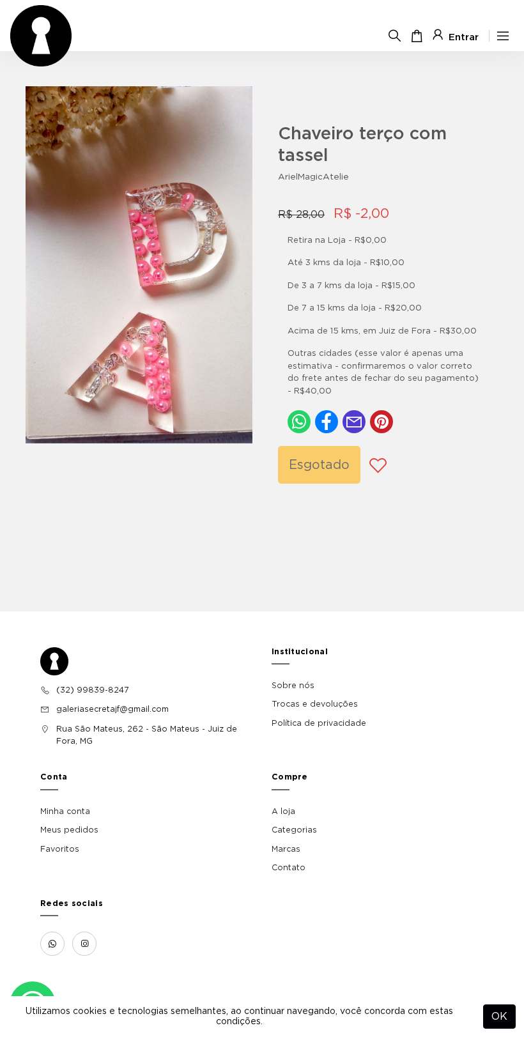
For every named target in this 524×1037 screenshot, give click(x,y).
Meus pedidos (69, 830)
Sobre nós (293, 685)
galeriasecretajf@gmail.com (112, 709)
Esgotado (319, 465)
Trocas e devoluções (315, 704)
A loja (283, 811)
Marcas (286, 849)
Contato (288, 868)
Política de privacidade (319, 723)
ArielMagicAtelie (313, 177)
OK (499, 1016)
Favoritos (59, 849)
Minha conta (65, 811)
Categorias (294, 830)
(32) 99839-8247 (92, 690)
